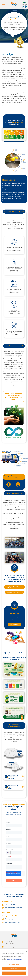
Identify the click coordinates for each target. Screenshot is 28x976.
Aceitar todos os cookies (14, 973)
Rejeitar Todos (14, 968)
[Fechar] (26, 951)
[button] (3, 4)
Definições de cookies (14, 964)
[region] (14, 962)
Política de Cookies (11, 959)
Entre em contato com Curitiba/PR (12, 587)
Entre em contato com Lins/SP (14, 592)
